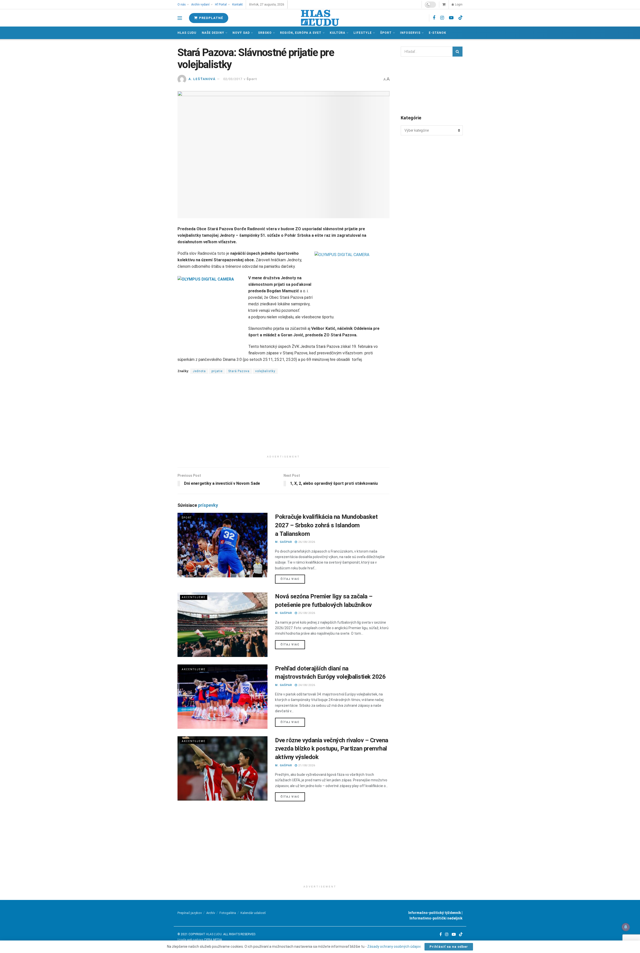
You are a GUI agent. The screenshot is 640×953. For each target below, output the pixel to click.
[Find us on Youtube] (451, 18)
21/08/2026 (306, 765)
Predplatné (210, 18)
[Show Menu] (180, 18)
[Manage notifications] (626, 927)
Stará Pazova (239, 371)
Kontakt (237, 4)
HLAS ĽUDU (214, 934)
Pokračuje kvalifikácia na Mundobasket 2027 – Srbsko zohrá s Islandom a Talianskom (326, 525)
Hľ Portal (221, 4)
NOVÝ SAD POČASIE (432, 85)
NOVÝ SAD (241, 33)
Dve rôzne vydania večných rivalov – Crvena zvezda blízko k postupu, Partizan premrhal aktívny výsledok (331, 749)
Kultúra (337, 33)
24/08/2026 (306, 685)
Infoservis (410, 33)
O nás (182, 4)
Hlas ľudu (187, 33)
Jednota (199, 371)
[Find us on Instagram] (442, 18)
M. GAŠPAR (283, 542)
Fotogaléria (228, 913)
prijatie (217, 371)
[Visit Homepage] (320, 18)
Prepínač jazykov (190, 913)
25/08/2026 (306, 613)
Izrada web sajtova (190, 939)
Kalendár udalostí (253, 913)
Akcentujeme (194, 597)
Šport (386, 33)
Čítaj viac (292, 578)
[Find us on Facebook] (434, 18)
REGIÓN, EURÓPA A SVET (301, 33)
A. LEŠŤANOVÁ (202, 79)
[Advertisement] (284, 418)
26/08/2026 (306, 542)
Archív (210, 913)
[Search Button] (457, 52)
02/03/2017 (232, 79)
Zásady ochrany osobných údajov (393, 946)
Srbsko (265, 33)
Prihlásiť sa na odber (449, 946)
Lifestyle (363, 33)
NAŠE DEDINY (213, 33)
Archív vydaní (200, 4)
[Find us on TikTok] (460, 18)
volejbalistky (265, 371)
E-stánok (437, 33)
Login (458, 4)
